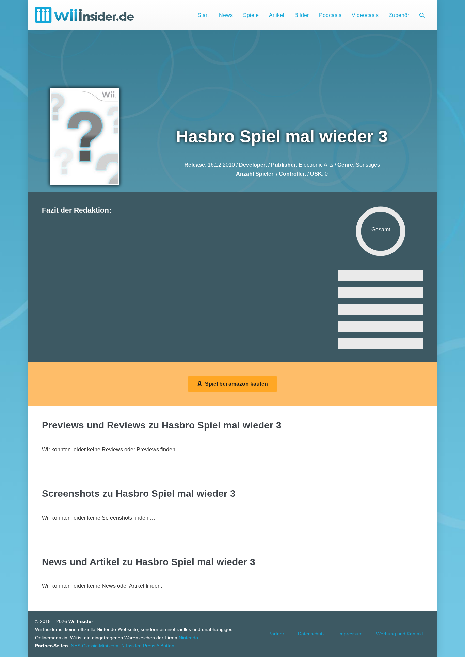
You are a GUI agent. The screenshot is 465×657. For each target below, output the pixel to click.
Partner (276, 633)
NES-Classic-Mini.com (94, 645)
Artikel (276, 15)
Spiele (251, 15)
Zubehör (399, 15)
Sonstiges (368, 165)
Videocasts (365, 15)
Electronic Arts (316, 165)
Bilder (301, 15)
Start (203, 15)
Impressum (350, 633)
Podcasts (330, 15)
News (226, 15)
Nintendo (188, 637)
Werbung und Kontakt (399, 633)
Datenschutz (311, 633)
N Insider (130, 645)
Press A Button (158, 645)
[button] (422, 15)
